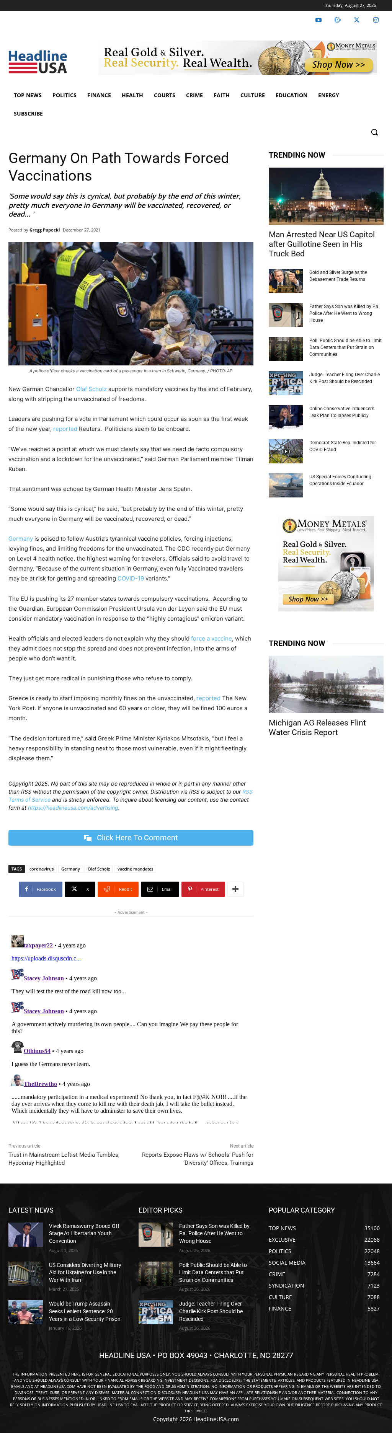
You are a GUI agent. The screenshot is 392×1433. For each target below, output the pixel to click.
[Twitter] (356, 20)
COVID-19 (131, 578)
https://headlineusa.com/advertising (73, 807)
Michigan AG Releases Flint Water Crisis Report (317, 727)
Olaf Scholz (91, 389)
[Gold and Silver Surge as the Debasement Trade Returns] (286, 281)
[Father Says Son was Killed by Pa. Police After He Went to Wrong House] (286, 315)
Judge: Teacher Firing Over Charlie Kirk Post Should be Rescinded (211, 1311)
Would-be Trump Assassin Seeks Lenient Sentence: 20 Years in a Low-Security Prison (85, 1311)
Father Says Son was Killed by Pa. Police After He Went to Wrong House (344, 313)
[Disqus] (130, 1027)
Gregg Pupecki (44, 230)
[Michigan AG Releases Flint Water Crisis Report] (326, 684)
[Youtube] (318, 20)
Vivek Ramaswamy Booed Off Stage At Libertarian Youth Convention (84, 1233)
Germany (20, 538)
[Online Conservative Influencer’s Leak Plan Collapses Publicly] (286, 417)
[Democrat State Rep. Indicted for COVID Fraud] (286, 451)
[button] (374, 132)
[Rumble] (337, 20)
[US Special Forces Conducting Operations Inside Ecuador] (286, 485)
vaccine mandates (135, 869)
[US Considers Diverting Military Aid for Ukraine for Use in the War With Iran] (25, 1274)
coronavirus (41, 869)
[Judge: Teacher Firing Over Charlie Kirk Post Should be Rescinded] (286, 383)
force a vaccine (211, 638)
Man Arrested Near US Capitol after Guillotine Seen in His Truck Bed (322, 244)
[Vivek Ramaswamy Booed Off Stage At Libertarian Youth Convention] (25, 1235)
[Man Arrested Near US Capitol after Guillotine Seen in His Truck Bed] (326, 196)
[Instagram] (376, 20)
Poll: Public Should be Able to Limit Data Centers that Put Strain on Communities (345, 347)
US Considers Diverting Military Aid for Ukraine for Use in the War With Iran (85, 1272)
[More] (235, 889)
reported (65, 428)
